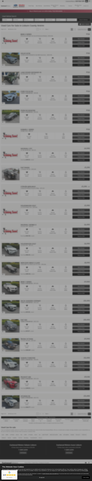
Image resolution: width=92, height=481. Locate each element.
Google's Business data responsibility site (50, 473)
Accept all (41, 477)
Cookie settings (86, 477)
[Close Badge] (17, 470)
